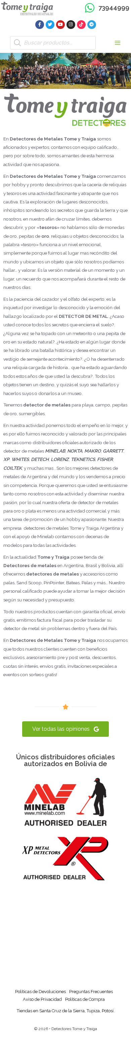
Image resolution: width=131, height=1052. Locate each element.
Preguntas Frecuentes (91, 991)
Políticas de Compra (85, 999)
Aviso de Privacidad (42, 999)
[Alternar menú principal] (117, 42)
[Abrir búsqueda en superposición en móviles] (53, 43)
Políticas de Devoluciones (40, 991)
